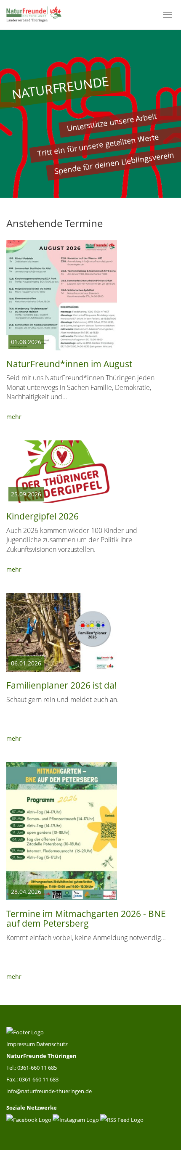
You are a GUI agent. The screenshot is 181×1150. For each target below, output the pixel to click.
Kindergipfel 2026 (42, 516)
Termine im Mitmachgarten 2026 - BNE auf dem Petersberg (86, 918)
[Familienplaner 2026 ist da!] (61, 632)
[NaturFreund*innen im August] (61, 295)
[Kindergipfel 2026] (61, 471)
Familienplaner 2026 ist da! (61, 685)
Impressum (21, 1044)
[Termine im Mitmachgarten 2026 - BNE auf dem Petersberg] (61, 831)
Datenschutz (52, 1044)
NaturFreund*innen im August (69, 364)
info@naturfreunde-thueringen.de (49, 1091)
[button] (13, 113)
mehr (13, 417)
